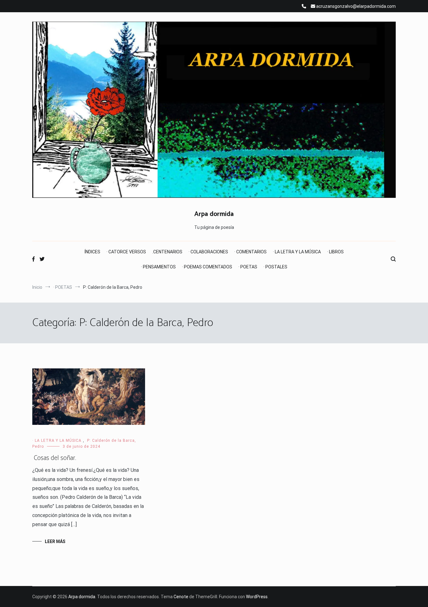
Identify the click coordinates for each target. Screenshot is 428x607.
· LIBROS (335, 251)
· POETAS (247, 266)
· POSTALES (275, 266)
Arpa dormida (214, 214)
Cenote (181, 596)
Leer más (55, 541)
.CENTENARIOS (167, 251)
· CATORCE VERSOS (126, 251)
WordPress (257, 596)
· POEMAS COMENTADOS (207, 266)
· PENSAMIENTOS (158, 266)
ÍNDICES (92, 251)
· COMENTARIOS (250, 251)
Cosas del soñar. (54, 458)
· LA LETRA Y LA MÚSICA (297, 251)
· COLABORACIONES (208, 251)
